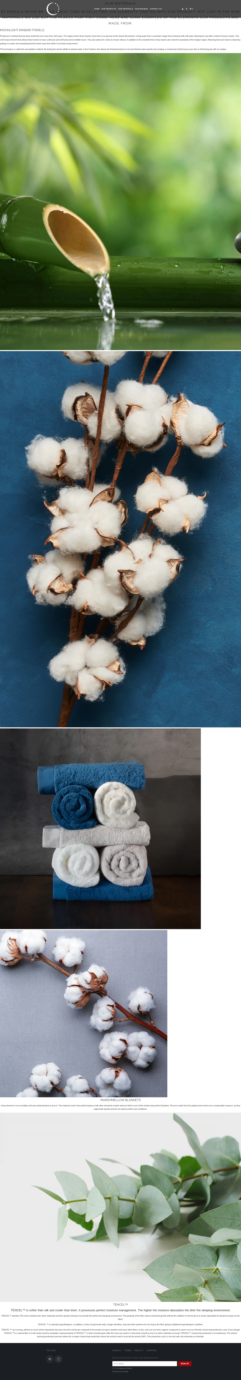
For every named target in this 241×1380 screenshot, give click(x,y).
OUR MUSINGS (141, 9)
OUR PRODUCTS (109, 9)
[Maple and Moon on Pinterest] (50, 1359)
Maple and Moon (125, 1368)
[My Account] (182, 9)
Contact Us (156, 9)
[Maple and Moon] (59, 9)
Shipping (152, 1350)
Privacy (139, 1350)
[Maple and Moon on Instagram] (59, 1359)
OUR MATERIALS (125, 9)
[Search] (186, 9)
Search (116, 1350)
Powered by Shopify (120, 1371)
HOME (97, 9)
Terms (128, 1350)
